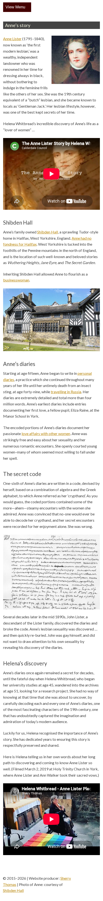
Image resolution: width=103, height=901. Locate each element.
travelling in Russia (66, 391)
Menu (20, 7)
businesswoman (16, 280)
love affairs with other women (46, 433)
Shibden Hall (47, 232)
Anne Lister (12, 38)
